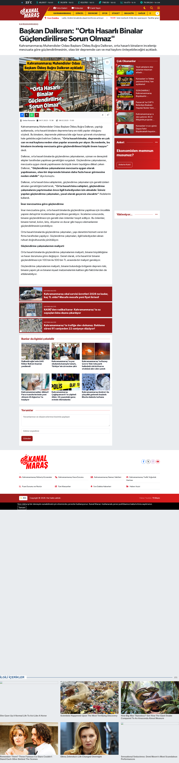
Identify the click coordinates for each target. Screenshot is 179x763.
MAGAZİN (129, 13)
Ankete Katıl (124, 165)
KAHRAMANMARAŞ (62, 13)
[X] (148, 461)
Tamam (21, 508)
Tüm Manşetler (64, 486)
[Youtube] (158, 461)
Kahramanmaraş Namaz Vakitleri (107, 477)
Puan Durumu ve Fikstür (32, 486)
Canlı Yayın (95, 8)
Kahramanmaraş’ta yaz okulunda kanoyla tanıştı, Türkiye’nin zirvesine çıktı (64, 363)
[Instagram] (153, 461)
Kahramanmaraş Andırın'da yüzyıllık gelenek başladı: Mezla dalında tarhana (95, 394)
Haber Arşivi (135, 486)
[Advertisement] (137, 190)
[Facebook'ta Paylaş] (22, 115)
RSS (24, 498)
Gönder (27, 438)
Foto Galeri (61, 8)
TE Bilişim (156, 498)
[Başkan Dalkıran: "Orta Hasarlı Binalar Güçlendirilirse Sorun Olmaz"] (65, 84)
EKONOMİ (92, 13)
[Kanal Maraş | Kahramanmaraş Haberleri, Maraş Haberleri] (29, 13)
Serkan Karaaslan (29, 120)
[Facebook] (143, 461)
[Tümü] (156, 142)
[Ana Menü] (157, 8)
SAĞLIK (141, 13)
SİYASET (116, 13)
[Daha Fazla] (37, 115)
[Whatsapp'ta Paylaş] (31, 115)
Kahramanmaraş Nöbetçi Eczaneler (37, 477)
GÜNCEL (79, 13)
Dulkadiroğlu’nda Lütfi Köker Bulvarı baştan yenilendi (32, 363)
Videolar (79, 8)
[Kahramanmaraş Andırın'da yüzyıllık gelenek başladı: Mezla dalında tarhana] (96, 382)
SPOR (104, 13)
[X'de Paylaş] (27, 115)
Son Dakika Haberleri (102, 486)
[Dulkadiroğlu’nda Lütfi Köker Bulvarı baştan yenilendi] (35, 351)
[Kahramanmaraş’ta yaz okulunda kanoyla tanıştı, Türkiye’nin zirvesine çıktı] (66, 351)
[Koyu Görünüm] (144, 8)
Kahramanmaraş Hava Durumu (71, 477)
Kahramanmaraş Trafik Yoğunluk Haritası (141, 478)
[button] (157, 13)
